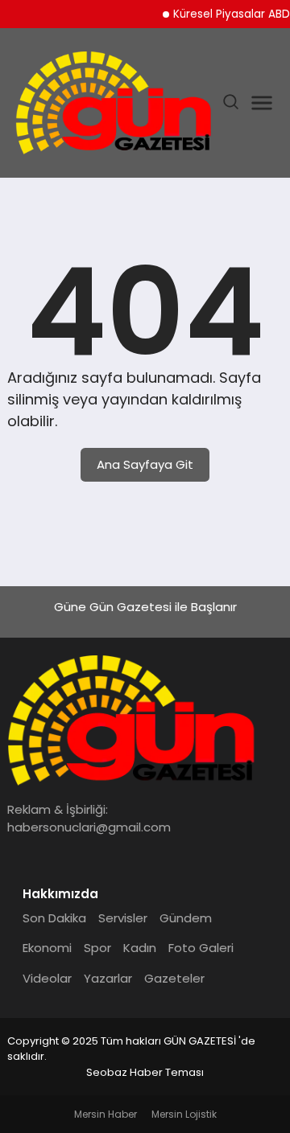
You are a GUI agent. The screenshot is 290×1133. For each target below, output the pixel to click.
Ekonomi (47, 947)
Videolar (47, 978)
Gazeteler (174, 978)
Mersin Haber (105, 1114)
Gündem (186, 917)
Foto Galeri (201, 947)
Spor (97, 947)
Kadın (139, 947)
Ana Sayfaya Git (145, 464)
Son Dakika (54, 917)
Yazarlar (108, 978)
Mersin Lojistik (184, 1114)
